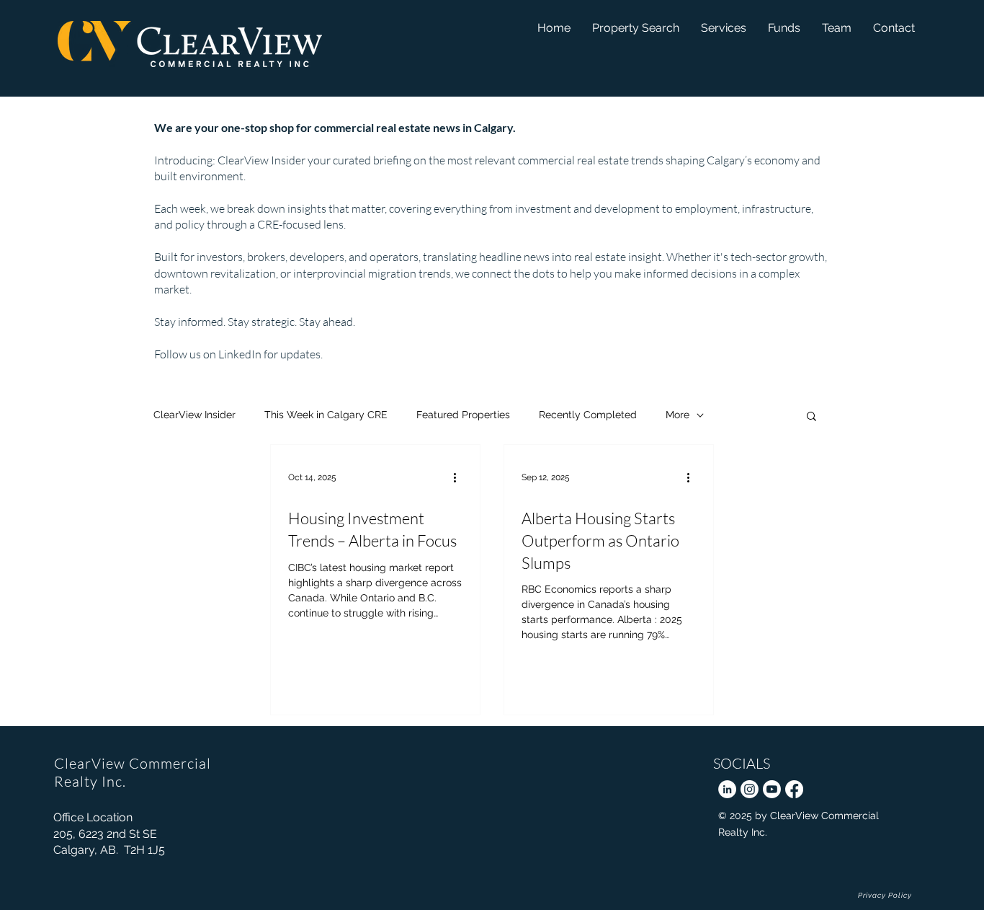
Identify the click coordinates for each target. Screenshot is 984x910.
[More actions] (460, 477)
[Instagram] (750, 789)
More (677, 414)
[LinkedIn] (727, 789)
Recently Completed (588, 414)
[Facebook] (794, 789)
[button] (784, 28)
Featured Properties (463, 414)
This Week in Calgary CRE (326, 414)
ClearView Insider (194, 414)
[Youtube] (772, 789)
